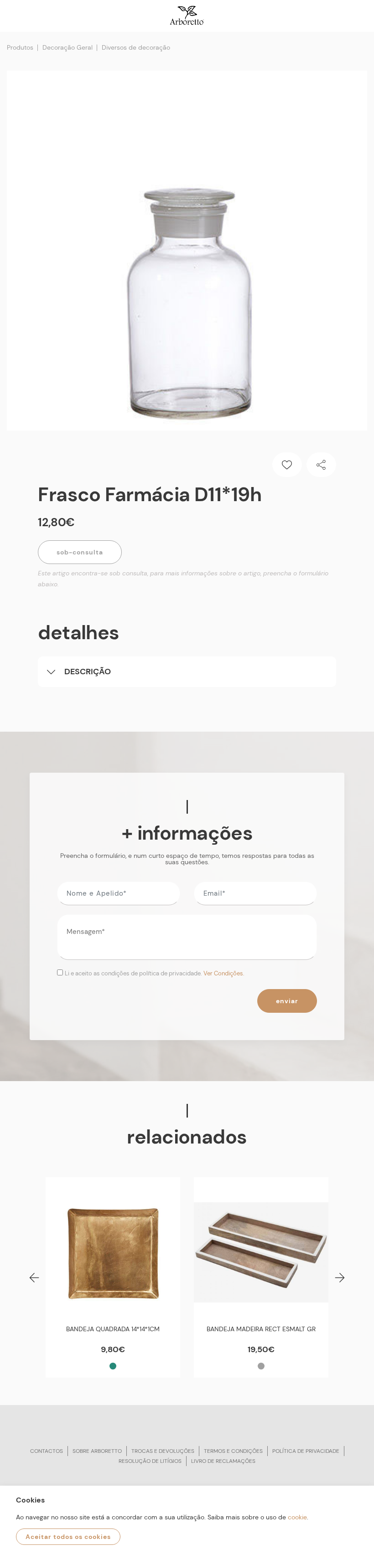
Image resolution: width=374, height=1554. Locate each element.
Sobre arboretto (97, 1451)
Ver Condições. (223, 973)
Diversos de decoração (136, 47)
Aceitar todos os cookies (68, 1537)
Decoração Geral (67, 47)
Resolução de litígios (150, 1461)
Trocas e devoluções (162, 1451)
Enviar (287, 1001)
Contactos (46, 1451)
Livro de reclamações (223, 1461)
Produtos (20, 47)
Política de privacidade (305, 1451)
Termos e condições (233, 1451)
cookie (297, 1517)
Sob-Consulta (80, 552)
